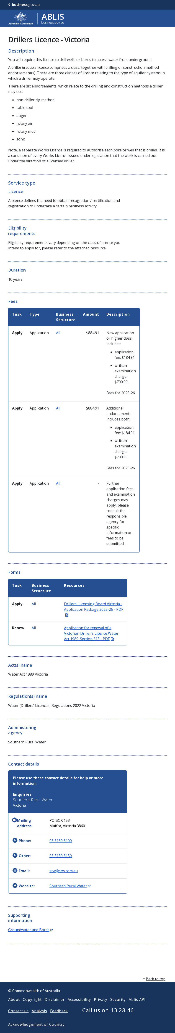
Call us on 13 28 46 (108, 1010)
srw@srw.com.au (63, 870)
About (14, 999)
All (58, 332)
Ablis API (137, 999)
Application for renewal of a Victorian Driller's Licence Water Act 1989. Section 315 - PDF (91, 633)
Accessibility (79, 999)
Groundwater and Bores (30, 929)
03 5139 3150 (60, 855)
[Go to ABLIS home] (36, 18)
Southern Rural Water (69, 886)
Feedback (59, 1010)
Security (118, 999)
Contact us (18, 1010)
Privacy (101, 999)
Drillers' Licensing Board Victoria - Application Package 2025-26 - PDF (93, 609)
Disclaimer (55, 999)
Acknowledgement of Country (36, 1024)
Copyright (32, 999)
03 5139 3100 (60, 840)
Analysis (39, 1010)
